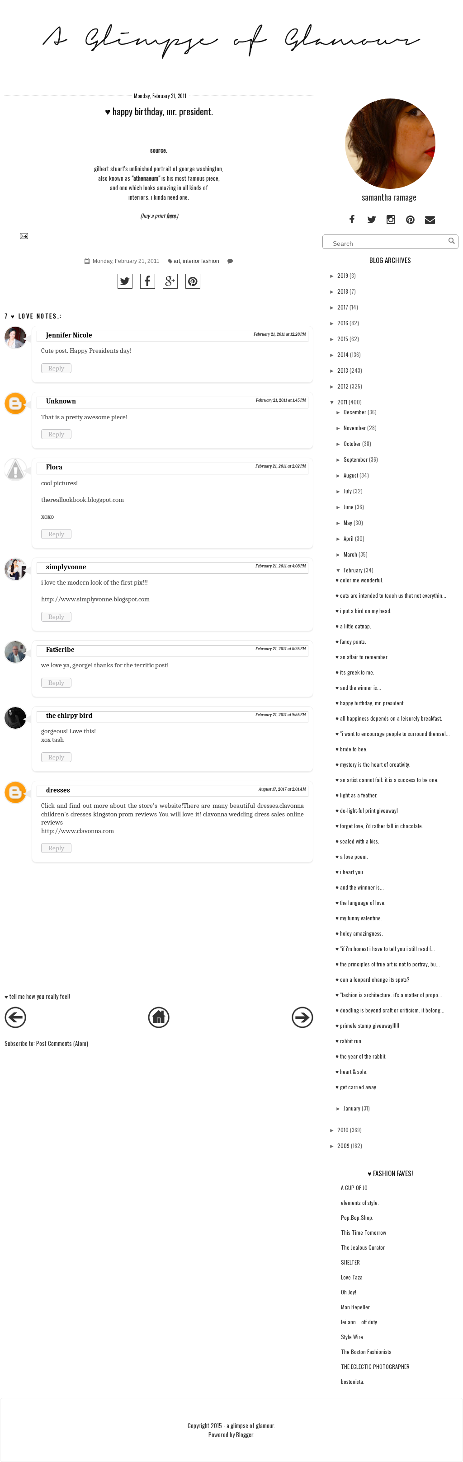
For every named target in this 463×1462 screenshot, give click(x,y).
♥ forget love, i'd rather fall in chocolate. (379, 825)
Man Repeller (355, 1307)
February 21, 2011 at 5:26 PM (280, 649)
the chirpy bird (69, 716)
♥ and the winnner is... (359, 887)
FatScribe (60, 650)
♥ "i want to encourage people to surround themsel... (392, 733)
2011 (342, 402)
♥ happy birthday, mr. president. (370, 703)
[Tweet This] (125, 281)
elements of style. (360, 1202)
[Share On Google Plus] (170, 281)
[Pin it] (193, 281)
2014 (343, 354)
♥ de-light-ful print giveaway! (366, 810)
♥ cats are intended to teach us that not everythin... (390, 595)
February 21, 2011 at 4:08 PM (280, 566)
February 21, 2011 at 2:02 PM (280, 466)
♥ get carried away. (356, 1087)
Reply (56, 368)
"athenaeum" (146, 178)
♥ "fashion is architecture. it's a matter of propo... (388, 994)
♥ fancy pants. (350, 641)
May (348, 522)
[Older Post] (302, 1025)
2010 (343, 1130)
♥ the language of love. (360, 902)
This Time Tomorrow (363, 1232)
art (177, 261)
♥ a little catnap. (353, 626)
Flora (54, 467)
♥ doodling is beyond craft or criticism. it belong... (389, 1010)
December (355, 412)
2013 (342, 370)
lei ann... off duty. (359, 1322)
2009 (343, 1145)
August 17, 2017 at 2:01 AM (282, 789)
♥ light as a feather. (356, 795)
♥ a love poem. (351, 856)
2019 (342, 275)
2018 (342, 291)
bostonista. (352, 1381)
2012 (343, 386)
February (353, 570)
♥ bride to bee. (351, 749)
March (350, 554)
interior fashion (201, 261)
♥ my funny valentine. (358, 918)
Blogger (244, 1434)
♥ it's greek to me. (354, 672)
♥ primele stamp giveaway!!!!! (367, 1025)
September (356, 459)
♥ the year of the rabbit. (361, 1056)
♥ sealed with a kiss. (357, 841)
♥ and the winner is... (358, 687)
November (355, 427)
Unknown (61, 401)
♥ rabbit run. (349, 1041)
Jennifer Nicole (69, 335)
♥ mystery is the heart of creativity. (373, 764)
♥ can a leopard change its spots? (372, 979)
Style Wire (352, 1336)
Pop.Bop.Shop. (357, 1217)
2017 (342, 307)
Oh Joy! (348, 1292)
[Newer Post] (15, 1025)
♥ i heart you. (349, 872)
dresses (58, 790)
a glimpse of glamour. (251, 1425)
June (349, 507)
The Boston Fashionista (366, 1351)
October (352, 443)
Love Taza (352, 1277)
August (351, 475)
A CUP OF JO (354, 1187)
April (349, 538)
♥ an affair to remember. (361, 657)
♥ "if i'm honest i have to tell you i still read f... (385, 948)
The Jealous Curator (363, 1247)
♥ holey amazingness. (359, 933)
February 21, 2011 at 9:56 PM (280, 714)
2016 (342, 323)
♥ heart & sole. (351, 1071)
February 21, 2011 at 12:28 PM (280, 334)
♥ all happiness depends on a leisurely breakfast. (388, 718)
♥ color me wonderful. (359, 580)
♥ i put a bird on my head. (363, 610)
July (348, 491)
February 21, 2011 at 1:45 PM (281, 400)
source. (158, 150)
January (352, 1108)
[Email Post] (22, 236)
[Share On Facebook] (147, 281)
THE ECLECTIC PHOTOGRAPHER (375, 1366)
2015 (342, 338)
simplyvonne (66, 567)
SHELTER (350, 1262)
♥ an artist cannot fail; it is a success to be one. (387, 779)
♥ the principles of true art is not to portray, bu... (387, 964)
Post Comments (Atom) (62, 1043)
